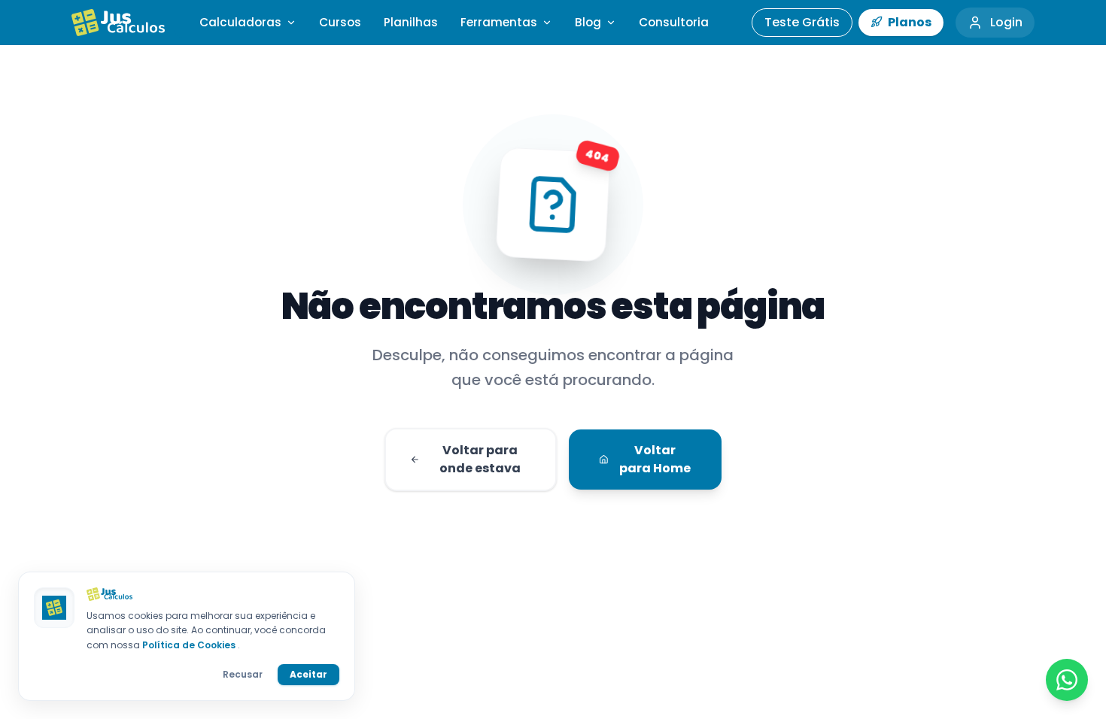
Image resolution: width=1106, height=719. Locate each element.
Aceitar (308, 674)
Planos (908, 22)
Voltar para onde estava (480, 459)
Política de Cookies (190, 645)
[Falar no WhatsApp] (1067, 680)
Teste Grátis (802, 22)
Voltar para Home (655, 459)
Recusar (243, 674)
